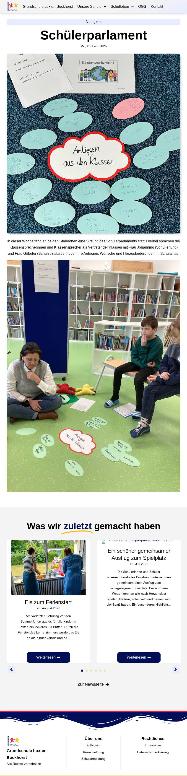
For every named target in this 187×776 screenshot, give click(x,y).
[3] (91, 670)
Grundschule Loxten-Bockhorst (48, 6)
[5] (100, 670)
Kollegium (93, 745)
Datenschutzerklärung (153, 752)
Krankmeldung (93, 752)
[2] (86, 670)
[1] (82, 670)
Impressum (153, 745)
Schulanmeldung (93, 758)
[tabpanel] (48, 601)
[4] (96, 670)
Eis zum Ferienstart (48, 602)
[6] (105, 670)
